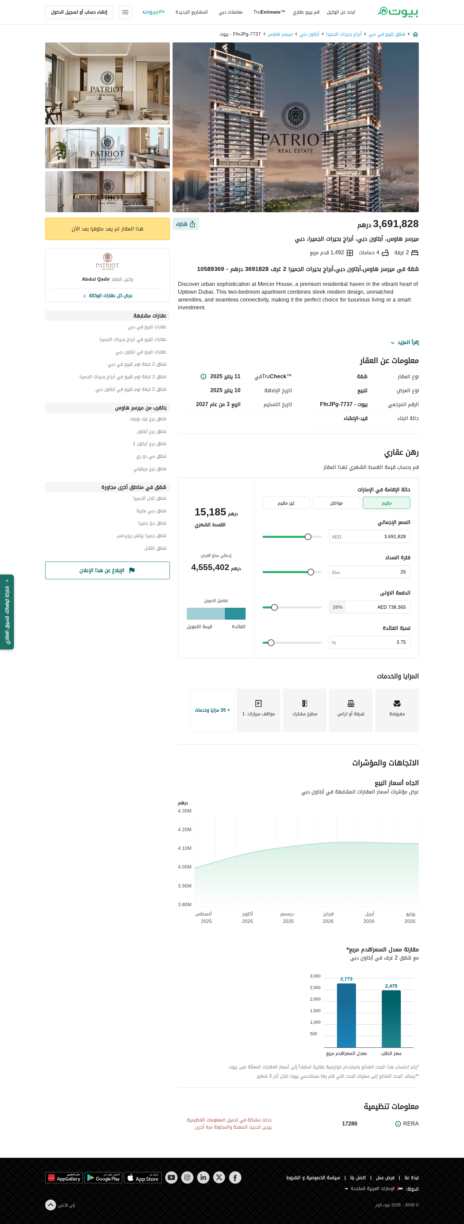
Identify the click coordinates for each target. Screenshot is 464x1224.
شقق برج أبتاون (151, 432)
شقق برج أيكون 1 (149, 444)
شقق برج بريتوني (149, 469)
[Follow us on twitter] (219, 1177)
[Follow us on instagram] (187, 1177)
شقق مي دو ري (151, 457)
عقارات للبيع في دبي (147, 327)
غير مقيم (286, 503)
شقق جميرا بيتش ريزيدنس (141, 536)
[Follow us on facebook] (235, 1177)
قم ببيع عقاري (306, 12)
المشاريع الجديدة (192, 12)
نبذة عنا (412, 1177)
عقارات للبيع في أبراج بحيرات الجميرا (133, 340)
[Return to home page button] (397, 12)
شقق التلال (155, 549)
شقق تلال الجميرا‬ (149, 499)
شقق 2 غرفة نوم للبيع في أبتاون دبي (130, 390)
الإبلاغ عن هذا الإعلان (101, 570)
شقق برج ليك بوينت (148, 419)
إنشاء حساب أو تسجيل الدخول (79, 12)
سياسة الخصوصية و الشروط (313, 1177)
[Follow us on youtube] (171, 1177)
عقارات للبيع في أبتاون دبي (140, 353)
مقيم (387, 503)
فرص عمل (385, 1177)
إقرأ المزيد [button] (408, 343)
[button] (7, 612)
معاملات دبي (231, 12)
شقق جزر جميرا (152, 524)
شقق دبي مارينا (151, 511)
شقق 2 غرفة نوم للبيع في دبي (137, 365)
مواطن (336, 503)
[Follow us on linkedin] (203, 1177)
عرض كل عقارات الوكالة (110, 295)
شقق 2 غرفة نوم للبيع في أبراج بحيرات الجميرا (122, 377)
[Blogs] (154, 12)
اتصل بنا (358, 1177)
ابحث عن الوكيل (341, 12)
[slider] (308, 536)
